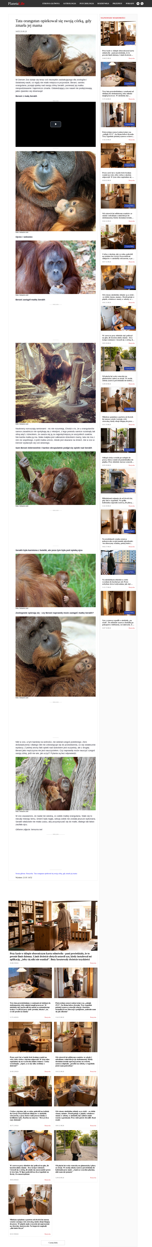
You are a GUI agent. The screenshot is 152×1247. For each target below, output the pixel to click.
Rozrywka (103, 3)
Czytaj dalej (53, 1243)
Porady (130, 3)
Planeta (16, 3)
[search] (142, 3)
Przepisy (117, 3)
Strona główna (51, 3)
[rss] (138, 3)
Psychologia (87, 3)
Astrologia (69, 3)
